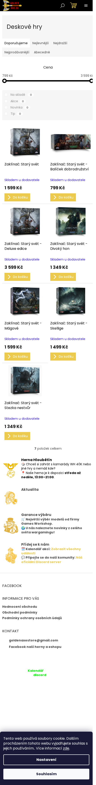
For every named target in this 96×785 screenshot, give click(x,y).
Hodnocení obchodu (19, 606)
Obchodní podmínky (19, 612)
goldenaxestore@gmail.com (33, 640)
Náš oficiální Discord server (51, 559)
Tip (15, 113)
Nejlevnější (40, 43)
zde (66, 748)
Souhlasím (46, 774)
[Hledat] (62, 5)
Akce (17, 101)
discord (39, 675)
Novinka (19, 107)
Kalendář (36, 671)
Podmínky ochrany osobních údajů (32, 618)
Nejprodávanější (16, 52)
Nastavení (46, 759)
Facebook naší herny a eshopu (35, 647)
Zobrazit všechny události (51, 551)
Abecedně (42, 52)
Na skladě (21, 94)
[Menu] (85, 5)
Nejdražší (60, 43)
